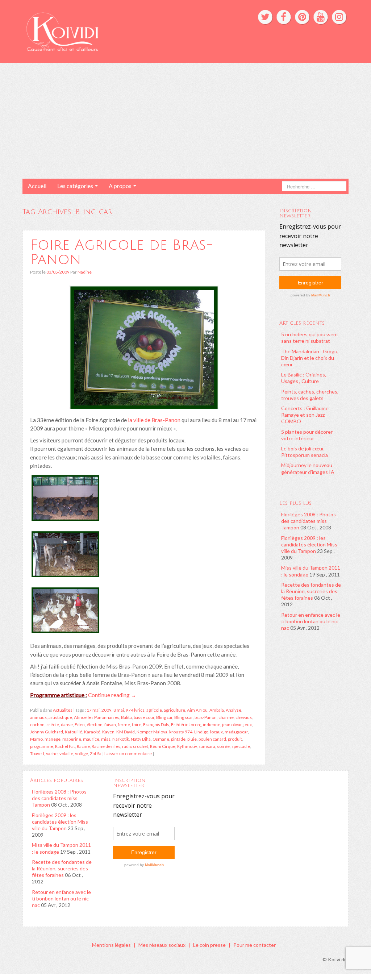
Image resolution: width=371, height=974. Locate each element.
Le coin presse (209, 945)
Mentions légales (111, 945)
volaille (66, 753)
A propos (121, 185)
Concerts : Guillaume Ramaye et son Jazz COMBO (305, 414)
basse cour (144, 717)
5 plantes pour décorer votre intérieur (307, 435)
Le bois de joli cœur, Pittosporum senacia (304, 451)
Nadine (85, 272)
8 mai (118, 710)
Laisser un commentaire (128, 753)
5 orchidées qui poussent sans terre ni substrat (309, 337)
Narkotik (120, 739)
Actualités (62, 710)
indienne (211, 724)
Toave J (37, 753)
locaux (216, 731)
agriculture (174, 710)
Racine (83, 746)
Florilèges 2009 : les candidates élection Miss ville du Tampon (309, 544)
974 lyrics (135, 710)
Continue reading (112, 695)
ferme (124, 724)
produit (235, 739)
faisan (110, 724)
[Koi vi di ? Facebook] (283, 17)
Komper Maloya (152, 731)
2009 (106, 710)
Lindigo (201, 731)
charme (226, 717)
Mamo (36, 739)
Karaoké (92, 731)
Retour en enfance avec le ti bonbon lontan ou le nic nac (310, 621)
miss (106, 739)
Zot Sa (95, 753)
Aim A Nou (197, 710)
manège (53, 739)
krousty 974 (180, 731)
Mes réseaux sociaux (162, 945)
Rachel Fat (65, 746)
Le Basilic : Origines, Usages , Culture (303, 377)
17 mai (93, 710)
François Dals (156, 724)
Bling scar (183, 717)
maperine (71, 739)
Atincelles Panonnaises (96, 717)
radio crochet (135, 746)
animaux (38, 717)
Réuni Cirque (162, 746)
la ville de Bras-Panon (154, 420)
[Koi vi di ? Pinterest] (302, 17)
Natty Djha (141, 739)
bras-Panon (206, 717)
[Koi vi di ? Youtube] (320, 17)
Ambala (216, 710)
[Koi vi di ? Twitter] (265, 17)
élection (95, 724)
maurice (91, 739)
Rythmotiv (187, 746)
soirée (223, 746)
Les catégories (75, 185)
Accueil (37, 185)
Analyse (233, 710)
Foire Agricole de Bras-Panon (121, 252)
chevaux (243, 717)
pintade (178, 739)
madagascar (236, 731)
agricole (154, 710)
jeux (247, 724)
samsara (207, 746)
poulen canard (212, 739)
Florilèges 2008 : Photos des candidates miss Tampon (308, 520)
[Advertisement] (185, 120)
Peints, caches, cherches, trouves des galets (309, 394)
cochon (37, 724)
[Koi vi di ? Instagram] (339, 17)
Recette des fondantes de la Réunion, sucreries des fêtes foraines (311, 591)
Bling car (164, 717)
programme (41, 746)
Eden (80, 724)
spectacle (241, 746)
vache (52, 753)
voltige (81, 753)
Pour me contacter (254, 945)
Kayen (108, 731)
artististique (60, 717)
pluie (192, 739)
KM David (125, 731)
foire (136, 724)
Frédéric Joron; (186, 724)
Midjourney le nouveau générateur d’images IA (307, 468)
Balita (126, 717)
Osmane (161, 739)
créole (52, 724)
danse (67, 724)
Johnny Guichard (46, 731)
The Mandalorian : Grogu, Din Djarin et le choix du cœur (309, 357)
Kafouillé (73, 731)
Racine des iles (106, 746)
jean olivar (232, 724)
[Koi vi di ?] (116, 31)
